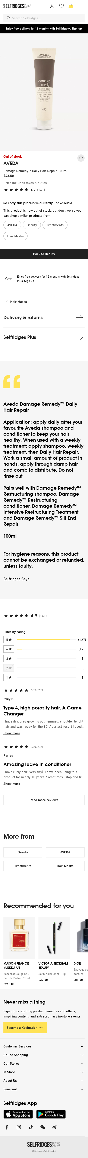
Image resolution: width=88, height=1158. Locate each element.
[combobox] (47, 18)
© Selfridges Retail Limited (44, 1151)
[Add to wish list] (81, 158)
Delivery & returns (23, 317)
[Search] (8, 18)
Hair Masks (18, 302)
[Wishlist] (61, 6)
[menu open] (80, 6)
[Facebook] (6, 1130)
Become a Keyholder (21, 1028)
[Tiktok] (30, 1130)
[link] (18, 976)
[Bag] (71, 6)
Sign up (77, 28)
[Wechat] (42, 1130)
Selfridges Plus (19, 337)
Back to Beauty (44, 254)
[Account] (52, 6)
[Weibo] (54, 1130)
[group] (44, 953)
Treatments (22, 866)
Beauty (23, 852)
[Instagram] (18, 1130)
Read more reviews (44, 800)
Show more (11, 733)
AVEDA (11, 163)
